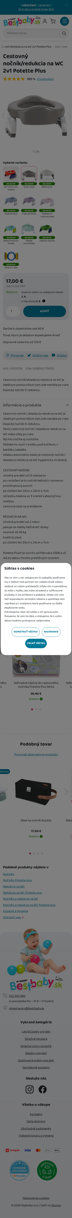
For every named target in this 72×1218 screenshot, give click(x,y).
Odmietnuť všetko (26, 632)
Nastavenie (51, 632)
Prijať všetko (36, 643)
